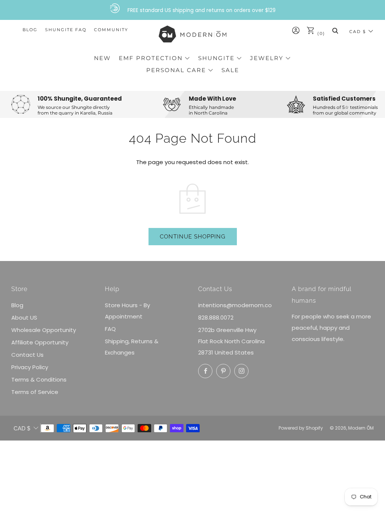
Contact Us (27, 355)
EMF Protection (151, 58)
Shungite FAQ (65, 29)
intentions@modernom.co (235, 305)
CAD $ (357, 31)
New (102, 58)
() (320, 33)
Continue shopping (193, 236)
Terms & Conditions (39, 379)
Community (111, 29)
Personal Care (176, 70)
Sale (230, 70)
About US (24, 317)
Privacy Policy (29, 367)
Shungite (216, 58)
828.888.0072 (215, 317)
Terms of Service (34, 392)
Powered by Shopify (301, 428)
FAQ (110, 329)
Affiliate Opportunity (39, 342)
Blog (30, 29)
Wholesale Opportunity (43, 330)
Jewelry (266, 58)
